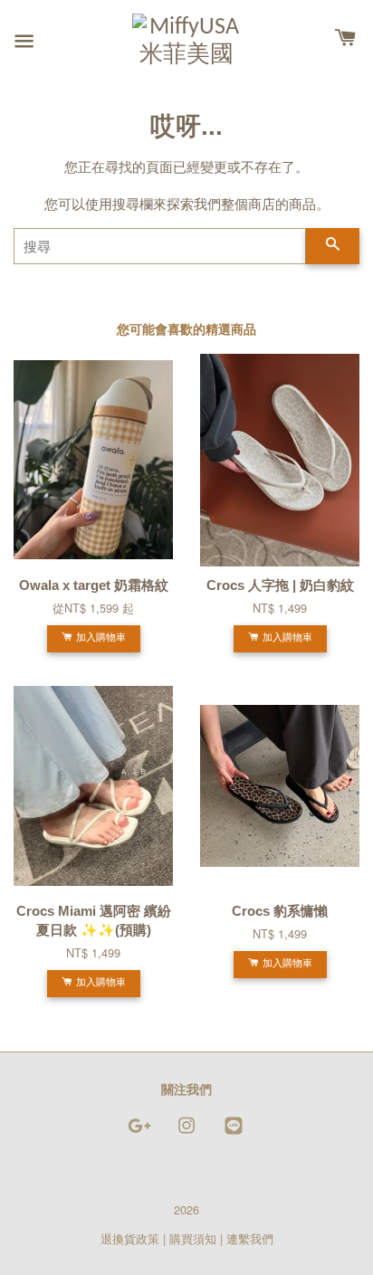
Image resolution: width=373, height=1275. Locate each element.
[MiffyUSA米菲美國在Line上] (233, 1133)
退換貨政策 (129, 1238)
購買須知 (192, 1238)
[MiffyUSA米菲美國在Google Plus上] (139, 1133)
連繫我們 (249, 1238)
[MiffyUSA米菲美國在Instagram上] (186, 1133)
